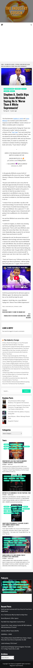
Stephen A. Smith (18, 118)
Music (20, 446)
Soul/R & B (6, 480)
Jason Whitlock (9, 306)
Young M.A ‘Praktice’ (13, 421)
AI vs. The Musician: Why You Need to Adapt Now (14, 615)
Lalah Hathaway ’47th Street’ (9, 643)
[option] (16, 591)
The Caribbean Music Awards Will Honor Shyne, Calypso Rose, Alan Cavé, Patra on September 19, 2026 (16, 639)
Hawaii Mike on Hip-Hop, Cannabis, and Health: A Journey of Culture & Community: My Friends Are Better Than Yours (15, 352)
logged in (11, 331)
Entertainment (14, 444)
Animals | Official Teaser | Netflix (10, 631)
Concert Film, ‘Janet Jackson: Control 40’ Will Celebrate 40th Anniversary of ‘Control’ (16, 626)
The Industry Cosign (16, 10)
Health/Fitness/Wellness (8, 582)
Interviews (17, 88)
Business (6, 444)
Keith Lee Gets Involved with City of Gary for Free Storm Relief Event (16, 610)
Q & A (15, 587)
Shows (22, 478)
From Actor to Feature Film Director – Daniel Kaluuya (17, 316)
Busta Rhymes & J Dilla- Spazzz (9, 618)
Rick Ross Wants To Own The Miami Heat (13, 311)
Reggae (19, 587)
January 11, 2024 (16, 166)
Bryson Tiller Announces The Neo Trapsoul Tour (16, 493)
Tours (20, 448)
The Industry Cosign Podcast (9, 592)
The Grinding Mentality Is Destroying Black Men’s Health (15, 596)
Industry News (7, 446)
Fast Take (15, 132)
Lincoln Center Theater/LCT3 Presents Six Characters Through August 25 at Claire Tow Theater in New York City (19, 407)
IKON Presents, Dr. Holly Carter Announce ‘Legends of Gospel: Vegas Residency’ (14, 461)
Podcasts (6, 91)
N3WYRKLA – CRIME (6, 634)
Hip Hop (25, 506)
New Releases (26, 446)
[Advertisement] (16, 44)
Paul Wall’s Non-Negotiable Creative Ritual (13, 622)
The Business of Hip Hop (18, 511)
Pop (5, 448)
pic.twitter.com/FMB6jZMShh (16, 160)
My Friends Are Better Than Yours (21, 584)
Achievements (7, 538)
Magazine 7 (13, 665)
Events (20, 506)
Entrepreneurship (8, 540)
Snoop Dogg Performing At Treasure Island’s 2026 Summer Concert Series (15, 524)
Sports (12, 91)
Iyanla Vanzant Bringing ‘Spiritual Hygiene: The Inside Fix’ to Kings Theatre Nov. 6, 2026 (15, 648)
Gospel (20, 444)
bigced (7, 111)
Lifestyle (24, 88)
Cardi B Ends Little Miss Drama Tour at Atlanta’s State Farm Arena (13, 556)
